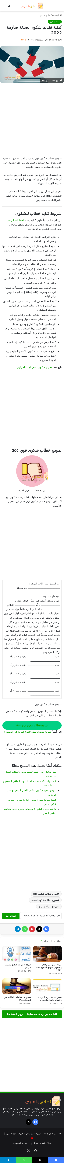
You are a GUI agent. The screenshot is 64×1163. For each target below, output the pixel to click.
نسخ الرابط (11, 916)
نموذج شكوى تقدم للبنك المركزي (34, 367)
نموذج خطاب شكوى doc (45, 893)
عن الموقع (33, 1143)
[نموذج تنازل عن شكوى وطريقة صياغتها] (16, 954)
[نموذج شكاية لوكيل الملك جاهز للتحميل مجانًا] (16, 986)
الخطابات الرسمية (14, 220)
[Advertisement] (32, 120)
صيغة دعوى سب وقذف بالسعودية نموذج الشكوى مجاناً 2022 (49, 967)
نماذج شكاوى (44, 15)
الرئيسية (56, 15)
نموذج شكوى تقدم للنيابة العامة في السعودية (27, 731)
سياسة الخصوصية (20, 1143)
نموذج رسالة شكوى (48, 906)
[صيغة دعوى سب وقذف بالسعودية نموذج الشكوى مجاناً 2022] (47, 954)
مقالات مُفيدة (45, 1143)
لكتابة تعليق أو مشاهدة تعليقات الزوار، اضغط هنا (32, 1014)
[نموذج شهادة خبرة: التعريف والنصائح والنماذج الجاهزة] (47, 986)
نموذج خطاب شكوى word (44, 900)
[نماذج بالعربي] (32, 5)
